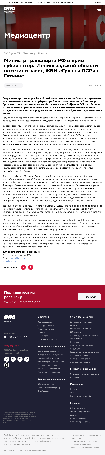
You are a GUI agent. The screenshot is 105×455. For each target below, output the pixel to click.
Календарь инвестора (47, 365)
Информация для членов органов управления (86, 436)
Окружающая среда (79, 355)
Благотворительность (47, 339)
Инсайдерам (43, 391)
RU (96, 2)
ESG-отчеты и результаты (81, 328)
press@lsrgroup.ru (19, 258)
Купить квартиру (43, 2)
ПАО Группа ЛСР (12, 53)
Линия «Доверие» (78, 418)
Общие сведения (44, 322)
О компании (43, 316)
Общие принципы (45, 384)
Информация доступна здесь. (17, 444)
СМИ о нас (75, 392)
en (99, 2)
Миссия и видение (45, 329)
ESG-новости (75, 332)
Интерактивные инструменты (50, 354)
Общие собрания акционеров (50, 361)
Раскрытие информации (83, 368)
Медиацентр (29, 53)
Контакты (75, 402)
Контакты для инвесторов (48, 372)
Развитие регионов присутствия (84, 352)
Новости (42, 53)
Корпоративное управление (52, 379)
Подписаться (89, 296)
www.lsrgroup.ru (11, 261)
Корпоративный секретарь (49, 387)
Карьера (41, 332)
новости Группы (13, 85)
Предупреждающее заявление (84, 441)
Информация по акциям (48, 351)
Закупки (73, 415)
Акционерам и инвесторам (51, 346)
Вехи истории (43, 336)
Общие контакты (77, 408)
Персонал (74, 342)
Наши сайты (13, 2)
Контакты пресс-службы (80, 396)
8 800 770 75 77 (15, 337)
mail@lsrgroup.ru (11, 346)
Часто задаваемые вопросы (49, 368)
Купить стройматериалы (63, 2)
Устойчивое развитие (81, 316)
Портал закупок (27, 2)
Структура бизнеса (45, 325)
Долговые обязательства (48, 358)
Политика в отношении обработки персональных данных (86, 445)
